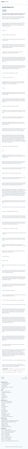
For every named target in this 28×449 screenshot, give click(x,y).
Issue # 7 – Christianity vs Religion (6, 437)
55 (9, 370)
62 (22, 370)
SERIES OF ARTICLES (4, 400)
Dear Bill (2, 398)
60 (18, 370)
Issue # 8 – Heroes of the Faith (5, 438)
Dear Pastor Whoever (4, 411)
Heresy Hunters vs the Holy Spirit (6, 402)
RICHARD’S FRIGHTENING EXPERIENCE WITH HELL (9, 421)
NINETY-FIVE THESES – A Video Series (7, 387)
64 (3, 372)
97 (17, 372)
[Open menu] (26, 1)
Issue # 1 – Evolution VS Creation (6, 429)
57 (13, 370)
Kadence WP (20, 446)
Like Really (2, 378)
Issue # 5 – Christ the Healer (5, 434)
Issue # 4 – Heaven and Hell (5, 433)
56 (11, 370)
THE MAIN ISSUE (3, 428)
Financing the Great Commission (6, 392)
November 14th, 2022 (4, 424)
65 (4, 372)
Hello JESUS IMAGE (4, 419)
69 (11, 372)
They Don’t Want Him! (4, 406)
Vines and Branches (4, 410)
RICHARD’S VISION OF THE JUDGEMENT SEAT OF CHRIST (10, 420)
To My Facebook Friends (5, 415)
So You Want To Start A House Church (7, 416)
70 (13, 372)
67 (8, 372)
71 (15, 372)
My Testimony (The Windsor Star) (6, 426)
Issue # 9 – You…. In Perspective (6, 439)
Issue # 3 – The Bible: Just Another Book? (7, 432)
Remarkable (3, 405)
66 (6, 372)
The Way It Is (3, 393)
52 (4, 370)
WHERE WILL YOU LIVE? (5, 425)
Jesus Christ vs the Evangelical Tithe (6, 401)
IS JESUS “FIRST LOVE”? (5, 384)
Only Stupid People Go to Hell (5, 383)
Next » (20, 372)
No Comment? (3, 407)
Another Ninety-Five (4, 396)
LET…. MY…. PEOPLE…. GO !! (5, 391)
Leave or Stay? (3, 412)
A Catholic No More (24, 378)
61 (20, 370)
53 (6, 370)
